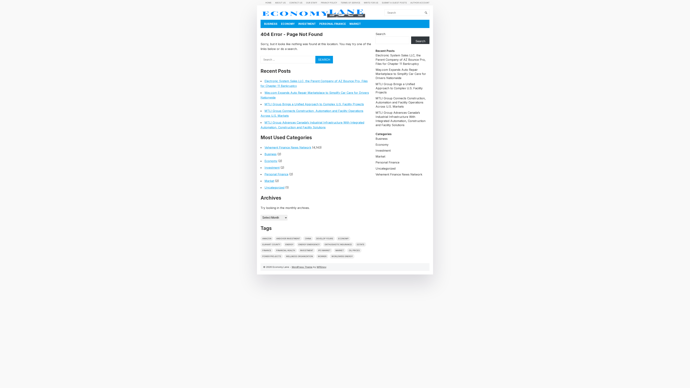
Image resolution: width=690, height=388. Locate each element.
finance (266, 250)
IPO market (324, 250)
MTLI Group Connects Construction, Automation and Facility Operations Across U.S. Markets (401, 102)
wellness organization (299, 256)
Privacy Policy (329, 2)
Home (268, 2)
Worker (322, 256)
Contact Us (295, 2)
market (339, 250)
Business (270, 23)
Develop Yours (324, 238)
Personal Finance (332, 23)
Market (355, 23)
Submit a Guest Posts (394, 2)
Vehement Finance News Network (287, 147)
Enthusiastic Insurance (338, 244)
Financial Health (285, 250)
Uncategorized (274, 187)
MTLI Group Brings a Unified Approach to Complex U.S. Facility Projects (314, 104)
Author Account (419, 2)
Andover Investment (288, 238)
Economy (288, 23)
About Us (280, 2)
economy (343, 238)
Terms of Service (350, 2)
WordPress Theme (302, 266)
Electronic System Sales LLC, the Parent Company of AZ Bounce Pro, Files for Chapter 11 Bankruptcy (401, 59)
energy (289, 244)
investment (306, 250)
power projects (271, 256)
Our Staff (311, 2)
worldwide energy (342, 256)
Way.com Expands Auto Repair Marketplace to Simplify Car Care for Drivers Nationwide (401, 74)
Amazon (266, 238)
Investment (307, 23)
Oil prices (354, 250)
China (308, 238)
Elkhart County (271, 244)
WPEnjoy (321, 266)
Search (380, 34)
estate (360, 244)
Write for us (371, 2)
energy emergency (309, 244)
